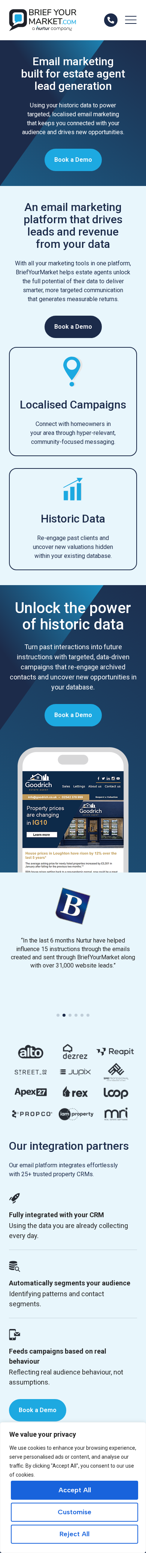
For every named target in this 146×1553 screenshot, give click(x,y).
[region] (73, 1487)
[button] (58, 1015)
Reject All (74, 1534)
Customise (74, 1512)
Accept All (74, 1490)
